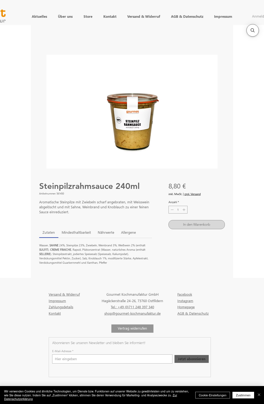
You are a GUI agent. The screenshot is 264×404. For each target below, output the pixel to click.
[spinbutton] (178, 209)
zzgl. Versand (192, 194)
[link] (48, 232)
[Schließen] (259, 395)
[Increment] (184, 209)
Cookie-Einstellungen (212, 395)
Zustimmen (243, 395)
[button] (252, 30)
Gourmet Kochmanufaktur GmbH (132, 294)
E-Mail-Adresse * (62, 351)
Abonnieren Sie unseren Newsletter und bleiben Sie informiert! (98, 342)
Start (42, 40)
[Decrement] (171, 209)
